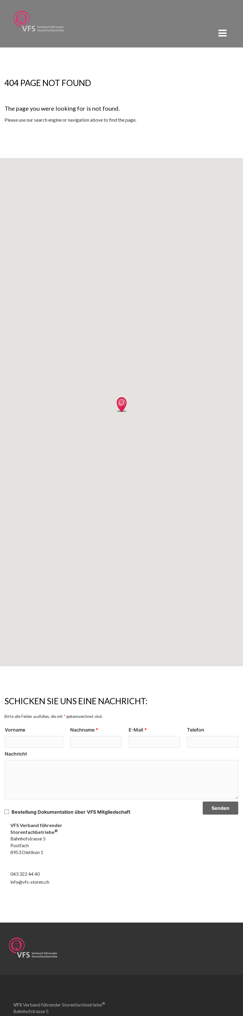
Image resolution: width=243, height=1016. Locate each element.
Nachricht (16, 754)
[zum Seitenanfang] (225, 998)
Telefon (195, 730)
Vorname (15, 730)
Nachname (82, 730)
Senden (220, 808)
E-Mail (136, 730)
